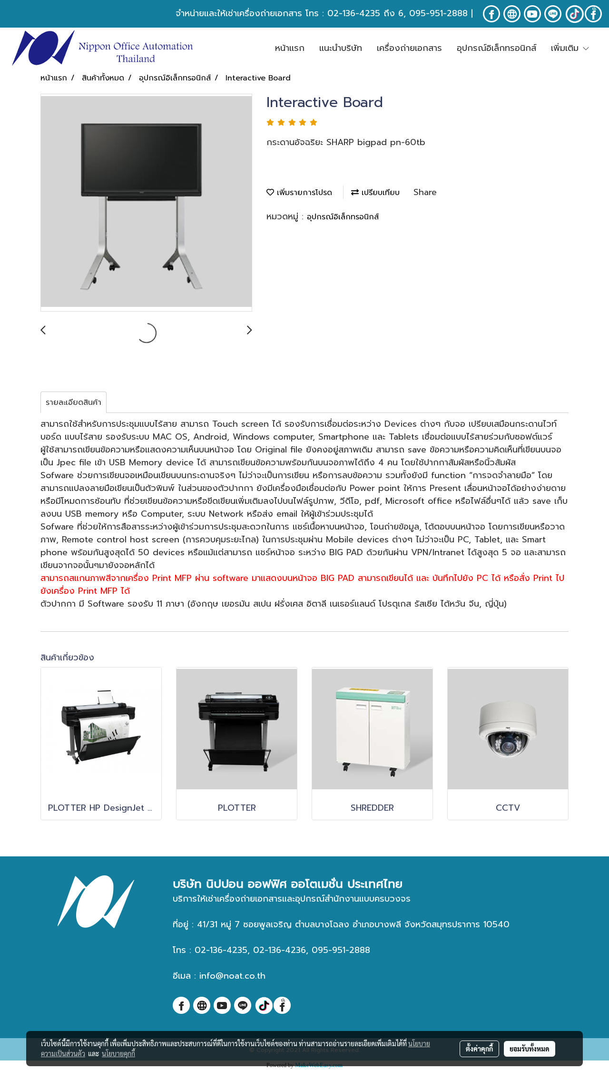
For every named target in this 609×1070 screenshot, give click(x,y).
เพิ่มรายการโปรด (303, 192)
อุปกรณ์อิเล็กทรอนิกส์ (496, 48)
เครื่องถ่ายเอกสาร (409, 48)
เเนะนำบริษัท (340, 48)
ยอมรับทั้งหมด (530, 1048)
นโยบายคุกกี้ (118, 1053)
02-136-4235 (353, 13)
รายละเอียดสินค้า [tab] (73, 402)
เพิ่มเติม (566, 48)
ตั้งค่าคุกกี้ (479, 1048)
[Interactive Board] (146, 203)
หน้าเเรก (289, 48)
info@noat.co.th (232, 975)
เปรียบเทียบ (379, 192)
